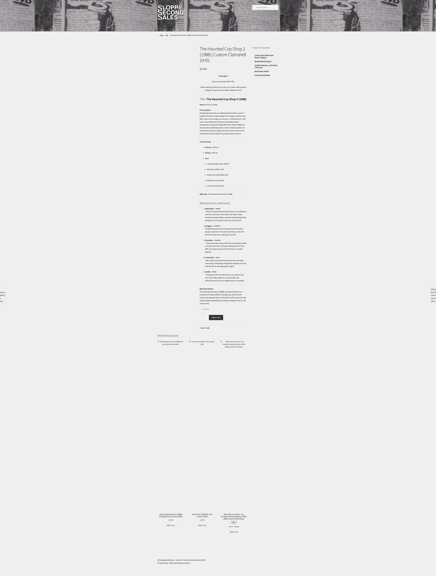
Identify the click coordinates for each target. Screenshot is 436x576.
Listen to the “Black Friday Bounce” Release (264, 56)
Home (162, 35)
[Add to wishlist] (161, 49)
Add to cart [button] (171, 525)
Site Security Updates (262, 75)
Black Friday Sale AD (262, 71)
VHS (166, 35)
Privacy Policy (163, 563)
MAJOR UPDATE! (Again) (263, 61)
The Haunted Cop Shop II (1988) (220, 194)
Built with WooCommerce (180, 563)
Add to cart (216, 317)
